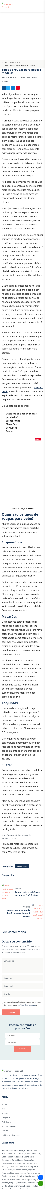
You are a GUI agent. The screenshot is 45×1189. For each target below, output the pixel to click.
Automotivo (32, 1150)
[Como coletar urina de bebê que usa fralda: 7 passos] (37, 911)
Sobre (4, 1109)
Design (29, 1163)
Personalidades (31, 1186)
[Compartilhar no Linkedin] (13, 88)
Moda (4, 1186)
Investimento (15, 1179)
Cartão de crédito (32, 1153)
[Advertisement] (22, 35)
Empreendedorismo (20, 1166)
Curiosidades (17, 1160)
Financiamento (33, 1173)
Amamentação (20, 1150)
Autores (5, 1113)
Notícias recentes (9, 1126)
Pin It (38, 439)
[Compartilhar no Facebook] (4, 88)
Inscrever (22, 1049)
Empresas (34, 1166)
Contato (5, 1131)
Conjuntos (11, 427)
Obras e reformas (15, 1186)
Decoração (28, 1160)
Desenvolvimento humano (13, 1163)
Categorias (6, 1117)
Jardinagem (27, 1179)
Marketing (22, 1182)
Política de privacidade (11, 1135)
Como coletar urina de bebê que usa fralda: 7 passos (18, 913)
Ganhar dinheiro (9, 1176)
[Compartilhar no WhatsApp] (40, 1183)
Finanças (5, 1173)
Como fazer (29, 1157)
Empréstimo (7, 1169)
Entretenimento (20, 1169)
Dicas (35, 1163)
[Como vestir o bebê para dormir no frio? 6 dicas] (7, 892)
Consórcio (6, 1160)
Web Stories (6, 1122)
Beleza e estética (9, 1153)
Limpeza (12, 1182)
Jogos (35, 1179)
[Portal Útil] (9, 6)
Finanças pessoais (18, 1173)
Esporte (31, 1169)
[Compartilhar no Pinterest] (18, 88)
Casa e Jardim (8, 1157)
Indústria (27, 1176)
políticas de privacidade (27, 1005)
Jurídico (5, 1182)
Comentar (11, 1012)
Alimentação (7, 1150)
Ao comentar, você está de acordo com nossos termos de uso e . (22, 1003)
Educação (6, 1166)
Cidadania (18, 1157)
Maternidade (15, 62)
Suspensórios (13, 420)
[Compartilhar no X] (8, 88)
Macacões (11, 424)
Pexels (31, 508)
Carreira (20, 1153)
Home (4, 62)
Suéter (9, 431)
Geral (19, 1176)
